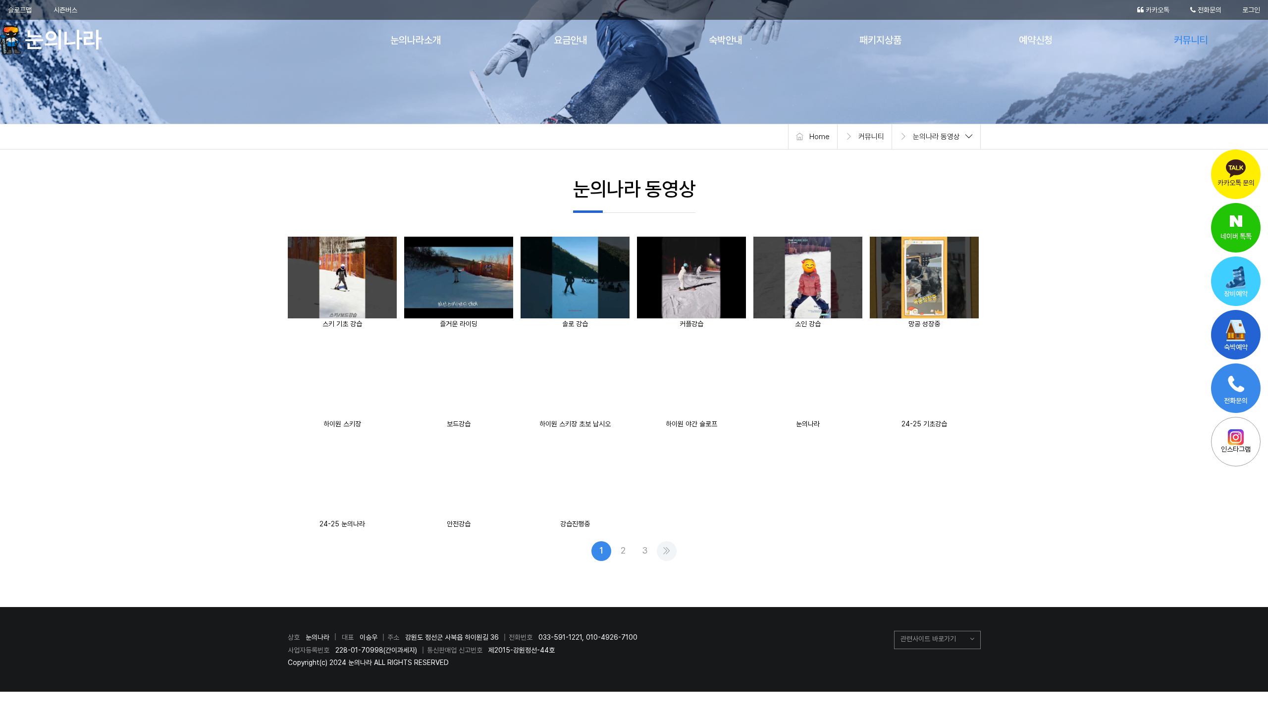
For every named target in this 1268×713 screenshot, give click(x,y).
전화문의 (1208, 10)
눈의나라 (56, 39)
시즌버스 (65, 10)
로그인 (1251, 10)
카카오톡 (1156, 10)
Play (345, 277)
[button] (937, 640)
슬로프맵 (20, 10)
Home (819, 136)
